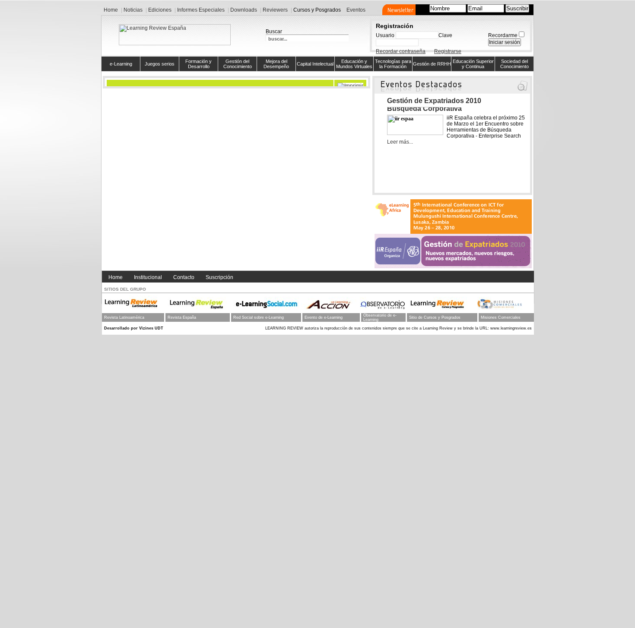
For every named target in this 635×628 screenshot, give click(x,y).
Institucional (148, 277)
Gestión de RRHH (432, 63)
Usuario (385, 35)
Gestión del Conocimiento (237, 64)
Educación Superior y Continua (473, 64)
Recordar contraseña (400, 51)
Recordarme (503, 35)
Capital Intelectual (315, 63)
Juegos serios (160, 63)
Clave (445, 35)
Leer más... (400, 142)
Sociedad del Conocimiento (514, 64)
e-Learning (121, 63)
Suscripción (219, 277)
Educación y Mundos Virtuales (354, 64)
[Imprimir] (351, 84)
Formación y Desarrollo (198, 64)
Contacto (183, 277)
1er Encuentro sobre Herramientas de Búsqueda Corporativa (448, 104)
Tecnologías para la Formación (393, 64)
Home (115, 277)
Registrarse (447, 51)
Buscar (274, 31)
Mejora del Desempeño (276, 64)
